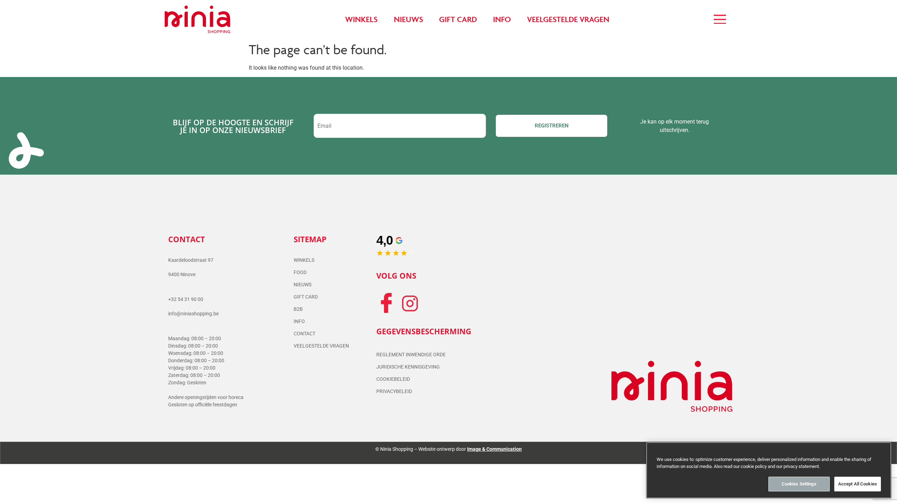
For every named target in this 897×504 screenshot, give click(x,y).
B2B (298, 309)
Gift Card (306, 297)
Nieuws (302, 284)
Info (299, 321)
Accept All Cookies (857, 483)
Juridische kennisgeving (408, 367)
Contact (304, 333)
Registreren (552, 125)
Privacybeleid (394, 391)
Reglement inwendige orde (411, 354)
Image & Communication (494, 449)
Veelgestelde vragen (321, 346)
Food (300, 272)
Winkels (304, 260)
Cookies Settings (799, 483)
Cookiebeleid (393, 379)
